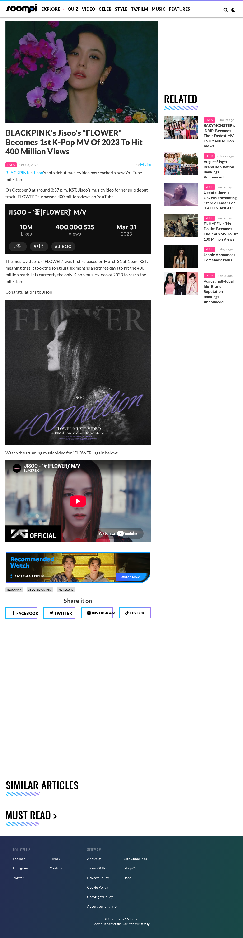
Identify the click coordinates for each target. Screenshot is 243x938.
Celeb (105, 9)
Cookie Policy (97, 887)
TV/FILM (139, 9)
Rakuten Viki (131, 924)
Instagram (102, 613)
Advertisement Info (102, 906)
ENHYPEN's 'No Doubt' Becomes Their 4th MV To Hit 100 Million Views (221, 231)
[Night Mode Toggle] (233, 10)
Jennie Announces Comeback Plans (219, 257)
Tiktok (137, 613)
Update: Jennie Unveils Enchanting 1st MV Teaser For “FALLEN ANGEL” (220, 200)
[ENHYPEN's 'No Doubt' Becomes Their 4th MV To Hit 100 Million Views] (181, 225)
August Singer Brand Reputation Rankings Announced (219, 169)
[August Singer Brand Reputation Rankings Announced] (181, 163)
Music (159, 9)
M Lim (145, 164)
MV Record (66, 589)
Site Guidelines (135, 859)
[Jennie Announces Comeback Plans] (181, 256)
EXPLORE (50, 9)
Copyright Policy (100, 897)
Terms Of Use (97, 868)
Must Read (28, 814)
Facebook (26, 613)
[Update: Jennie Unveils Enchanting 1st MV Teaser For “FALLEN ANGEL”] (181, 194)
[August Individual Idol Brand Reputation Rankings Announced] (181, 283)
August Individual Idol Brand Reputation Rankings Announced (219, 291)
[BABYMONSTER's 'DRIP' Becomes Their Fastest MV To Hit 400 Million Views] (181, 127)
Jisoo (38, 172)
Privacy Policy (98, 878)
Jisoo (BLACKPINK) (39, 589)
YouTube (56, 868)
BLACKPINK (17, 172)
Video (88, 9)
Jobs (127, 878)
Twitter (62, 613)
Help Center (133, 868)
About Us (94, 859)
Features (179, 9)
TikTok (55, 859)
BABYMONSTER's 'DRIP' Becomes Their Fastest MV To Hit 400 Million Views (219, 135)
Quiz (73, 9)
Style (121, 9)
